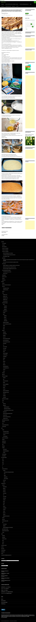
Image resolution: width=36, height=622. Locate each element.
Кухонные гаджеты (18, 10)
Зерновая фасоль (5, 366)
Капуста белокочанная (6, 338)
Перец (4, 351)
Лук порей (4, 348)
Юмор (2, 553)
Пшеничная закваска (7, 408)
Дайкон (4, 488)
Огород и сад (3, 483)
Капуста (4, 491)
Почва (3, 532)
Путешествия (3, 550)
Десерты (3, 374)
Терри (2, 590)
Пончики (4, 397)
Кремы (4, 387)
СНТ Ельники (4, 243)
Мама (3, 460)
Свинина (5, 309)
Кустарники (5, 524)
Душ (3, 444)
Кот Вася (4, 480)
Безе (3, 379)
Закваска (4, 405)
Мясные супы (5, 294)
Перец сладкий (5, 353)
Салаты (3, 291)
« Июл (26, 29)
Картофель (4, 343)
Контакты (13, 6)
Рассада (3, 519)
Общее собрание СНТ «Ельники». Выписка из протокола (11, 265)
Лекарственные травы (5, 530)
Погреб (4, 452)
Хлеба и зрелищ (5, 232)
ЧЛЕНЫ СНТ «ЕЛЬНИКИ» (5, 251)
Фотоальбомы (4, 246)
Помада (4, 395)
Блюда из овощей (6, 322)
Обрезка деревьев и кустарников (8, 527)
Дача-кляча (3, 2)
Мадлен (3, 227)
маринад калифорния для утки (5, 580)
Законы (3, 278)
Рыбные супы (5, 296)
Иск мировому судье (6, 256)
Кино (3, 540)
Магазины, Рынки (4, 11)
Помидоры (4, 356)
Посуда (13, 11)
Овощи (3, 330)
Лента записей (3, 600)
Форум (17, 6)
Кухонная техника (6, 431)
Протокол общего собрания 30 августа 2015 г (10, 268)
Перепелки (5, 320)
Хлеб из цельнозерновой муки (7, 413)
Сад (2, 522)
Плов (4, 327)
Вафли (4, 382)
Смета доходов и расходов (6, 270)
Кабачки (4, 335)
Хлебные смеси (5, 418)
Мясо (4, 304)
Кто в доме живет (4, 457)
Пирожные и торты (6, 392)
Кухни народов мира (9, 10)
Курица (4, 312)
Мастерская (5, 449)
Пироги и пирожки (6, 390)
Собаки (4, 470)
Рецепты (2, 6)
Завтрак (3, 283)
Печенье (10, 11)
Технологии (20, 11)
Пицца (4, 325)
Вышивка (3, 537)
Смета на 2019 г (5, 273)
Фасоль (4, 364)
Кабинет (3, 439)
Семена (3, 517)
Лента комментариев (4, 602)
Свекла (4, 361)
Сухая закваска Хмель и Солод (8, 410)
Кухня (14, 10)
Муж (3, 462)
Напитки (3, 421)
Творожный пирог (9, 593)
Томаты (4, 509)
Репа (3, 504)
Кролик (5, 317)
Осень (8, 11)
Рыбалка (3, 535)
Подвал (3, 447)
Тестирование (5, 436)
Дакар (5, 475)
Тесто (3, 400)
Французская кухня (8, 227)
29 (32, 26)
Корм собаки (6, 478)
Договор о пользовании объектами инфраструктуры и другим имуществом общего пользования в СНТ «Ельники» (18, 260)
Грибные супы (5, 299)
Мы (2, 467)
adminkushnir (8, 15)
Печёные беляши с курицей (5, 573)
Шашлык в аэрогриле (4, 575)
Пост (3, 423)
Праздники (16, 11)
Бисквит (4, 377)
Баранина (5, 307)
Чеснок (4, 369)
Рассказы (2, 548)
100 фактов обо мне (8, 6)
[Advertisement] (30, 42)
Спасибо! (5, 235)
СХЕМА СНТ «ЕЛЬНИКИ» (5, 248)
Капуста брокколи (6, 340)
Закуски (3, 286)
